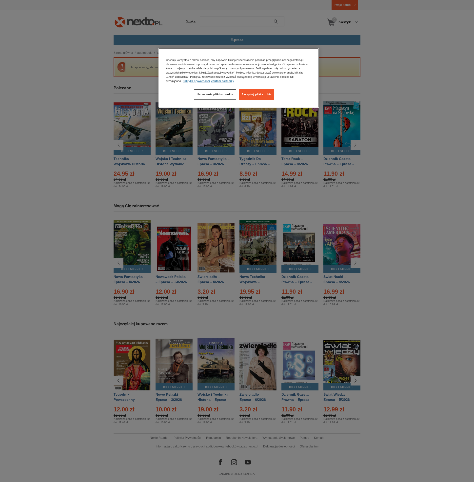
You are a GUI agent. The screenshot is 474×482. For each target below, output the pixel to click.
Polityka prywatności (196, 81)
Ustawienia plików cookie (215, 94)
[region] (238, 77)
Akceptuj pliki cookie (256, 94)
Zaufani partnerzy (222, 81)
